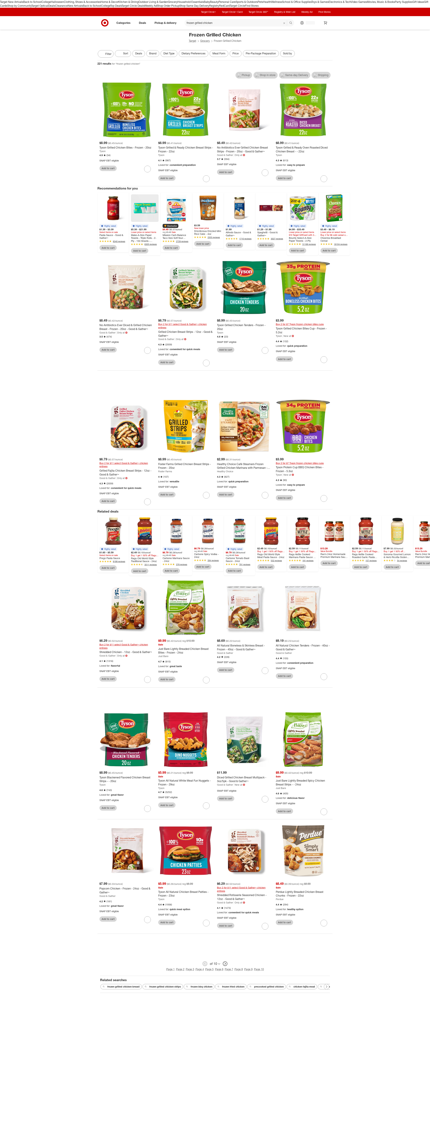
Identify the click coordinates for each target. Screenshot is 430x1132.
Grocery (173, 2)
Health (267, 2)
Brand (152, 53)
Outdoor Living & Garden (153, 2)
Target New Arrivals (11, 2)
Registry (214, 5)
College (46, 2)
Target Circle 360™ (258, 11)
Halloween (57, 2)
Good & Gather (225, 155)
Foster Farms (165, 471)
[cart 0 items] (325, 23)
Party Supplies (403, 2)
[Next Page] (329, 54)
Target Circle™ (208, 11)
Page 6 (219, 969)
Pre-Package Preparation (261, 53)
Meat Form (218, 53)
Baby (207, 2)
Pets (260, 2)
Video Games (359, 2)
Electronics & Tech (340, 2)
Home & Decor (109, 2)
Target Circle (237, 5)
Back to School (32, 2)
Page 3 (190, 969)
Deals (51, 5)
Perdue (280, 899)
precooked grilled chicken (269, 986)
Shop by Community (19, 5)
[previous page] (205, 963)
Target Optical (39, 5)
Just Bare (163, 656)
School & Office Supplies (296, 2)
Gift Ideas (418, 2)
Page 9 (248, 969)
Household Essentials (191, 2)
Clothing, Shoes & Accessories (82, 2)
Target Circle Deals (133, 5)
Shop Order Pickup (168, 5)
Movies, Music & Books (381, 2)
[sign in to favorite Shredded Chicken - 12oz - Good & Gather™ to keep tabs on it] (147, 679)
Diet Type (169, 53)
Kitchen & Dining (128, 2)
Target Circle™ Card (232, 11)
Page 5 (209, 969)
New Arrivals (75, 5)
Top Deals (116, 5)
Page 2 (180, 969)
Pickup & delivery (165, 22)
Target (192, 40)
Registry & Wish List (284, 11)
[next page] (225, 963)
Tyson (102, 151)
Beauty (214, 2)
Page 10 (259, 969)
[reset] (284, 23)
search (291, 23)
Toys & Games (320, 2)
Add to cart (108, 168)
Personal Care (227, 2)
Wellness (276, 2)
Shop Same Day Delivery (194, 5)
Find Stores (252, 5)
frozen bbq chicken (201, 986)
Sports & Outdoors (247, 2)
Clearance (61, 5)
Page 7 (229, 969)
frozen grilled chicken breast (123, 986)
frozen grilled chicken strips (165, 986)
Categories (123, 22)
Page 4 (200, 969)
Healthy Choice (225, 471)
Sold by (287, 53)
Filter (108, 54)
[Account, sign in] (308, 23)
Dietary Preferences (193, 53)
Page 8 (238, 969)
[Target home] (105, 23)
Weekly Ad (150, 5)
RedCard (224, 5)
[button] (108, 226)
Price (235, 53)
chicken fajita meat (304, 986)
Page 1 (170, 969)
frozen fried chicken (233, 986)
